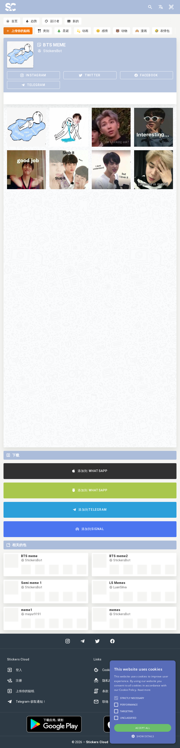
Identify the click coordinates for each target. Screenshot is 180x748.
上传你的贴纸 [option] (25, 691)
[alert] (143, 702)
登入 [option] (19, 670)
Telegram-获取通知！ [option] (31, 701)
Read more (144, 689)
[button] (160, 7)
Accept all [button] (142, 728)
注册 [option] (19, 680)
